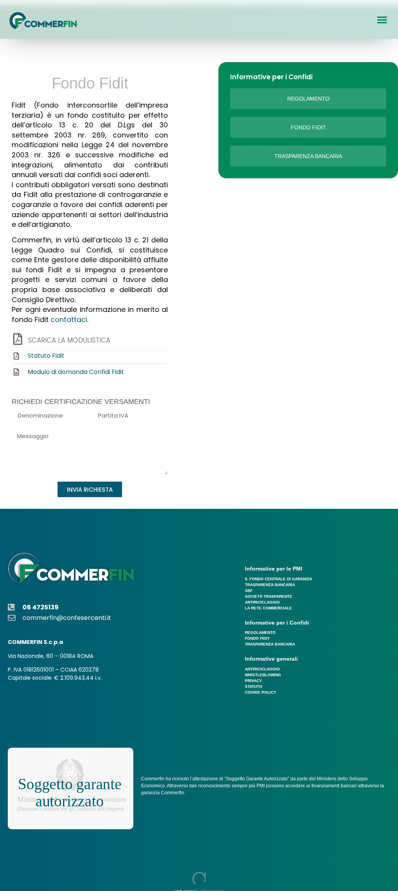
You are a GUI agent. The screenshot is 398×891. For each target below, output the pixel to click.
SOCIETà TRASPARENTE (268, 596)
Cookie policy (260, 692)
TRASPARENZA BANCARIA (270, 585)
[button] (382, 19)
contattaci (68, 319)
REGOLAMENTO (260, 632)
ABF (249, 590)
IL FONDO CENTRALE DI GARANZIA (278, 579)
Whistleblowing (263, 675)
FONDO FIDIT (257, 638)
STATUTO (253, 686)
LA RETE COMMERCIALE (268, 608)
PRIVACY (253, 681)
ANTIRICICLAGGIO (262, 602)
